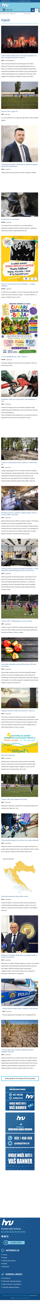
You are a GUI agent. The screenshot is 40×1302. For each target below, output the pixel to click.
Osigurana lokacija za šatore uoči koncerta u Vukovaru (18, 710)
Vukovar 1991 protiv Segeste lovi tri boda (14, 799)
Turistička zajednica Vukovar (10, 1287)
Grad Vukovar (6, 1278)
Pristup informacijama (9, 1261)
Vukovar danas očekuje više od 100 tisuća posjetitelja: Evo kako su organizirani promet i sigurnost (19, 56)
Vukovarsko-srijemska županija (11, 1281)
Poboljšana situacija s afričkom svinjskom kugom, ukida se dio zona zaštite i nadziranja (19, 513)
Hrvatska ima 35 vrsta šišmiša (10, 219)
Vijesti (2, 60)
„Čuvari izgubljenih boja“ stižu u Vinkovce (14, 356)
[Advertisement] (20, 185)
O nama (4, 1255)
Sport (2, 114)
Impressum (5, 1267)
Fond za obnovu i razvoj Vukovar (11, 1284)
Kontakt (23, 1)
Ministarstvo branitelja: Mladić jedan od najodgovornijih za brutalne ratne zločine (19, 956)
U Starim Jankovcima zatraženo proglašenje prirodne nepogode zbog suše (17, 1050)
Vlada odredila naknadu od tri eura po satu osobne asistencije (20, 840)
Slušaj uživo (16, 1243)
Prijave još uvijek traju (8, 755)
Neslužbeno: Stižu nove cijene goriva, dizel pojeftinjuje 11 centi (19, 400)
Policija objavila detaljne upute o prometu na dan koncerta (20, 1008)
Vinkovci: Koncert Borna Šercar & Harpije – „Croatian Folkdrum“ (18, 285)
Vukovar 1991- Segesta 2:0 (16, 13)
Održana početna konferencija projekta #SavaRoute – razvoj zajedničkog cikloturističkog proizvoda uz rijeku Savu (19, 569)
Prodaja (28, 1)
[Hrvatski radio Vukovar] (4, 5)
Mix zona (3, 222)
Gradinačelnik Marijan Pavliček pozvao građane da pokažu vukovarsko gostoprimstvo (19, 165)
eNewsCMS (33, 1295)
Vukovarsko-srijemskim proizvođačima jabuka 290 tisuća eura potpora (18, 665)
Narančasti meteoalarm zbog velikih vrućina (14, 896)
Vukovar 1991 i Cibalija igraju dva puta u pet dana (16, 621)
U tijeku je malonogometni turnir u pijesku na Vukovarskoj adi (19, 463)
